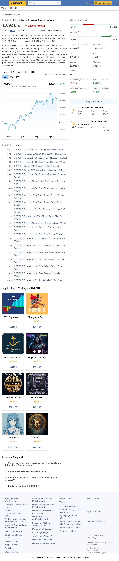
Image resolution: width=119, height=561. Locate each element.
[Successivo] (113, 101)
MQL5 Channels (94, 511)
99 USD (13, 367)
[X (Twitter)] (98, 531)
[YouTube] (102, 531)
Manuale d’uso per (40, 518)
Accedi (89, 3)
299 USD (37, 447)
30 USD (13, 327)
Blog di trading (11, 544)
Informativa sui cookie (80, 557)
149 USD (37, 327)
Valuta (12, 31)
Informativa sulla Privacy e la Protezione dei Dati (70, 522)
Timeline (63, 502)
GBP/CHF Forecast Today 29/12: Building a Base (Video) (40, 223)
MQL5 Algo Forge (40, 532)
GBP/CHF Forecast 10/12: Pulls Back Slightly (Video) (38, 234)
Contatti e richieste (68, 531)
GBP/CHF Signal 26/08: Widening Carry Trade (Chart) (38, 150)
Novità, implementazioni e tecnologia (43, 512)
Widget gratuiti (11, 552)
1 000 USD (13, 447)
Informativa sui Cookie (69, 527)
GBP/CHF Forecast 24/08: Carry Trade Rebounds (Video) (40, 158)
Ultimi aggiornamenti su (43, 505)
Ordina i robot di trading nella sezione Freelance (16, 520)
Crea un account (102, 3)
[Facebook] (88, 531)
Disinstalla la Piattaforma (43, 543)
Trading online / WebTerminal (12, 499)
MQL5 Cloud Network (42, 529)
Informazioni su (66, 498)
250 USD (13, 407)
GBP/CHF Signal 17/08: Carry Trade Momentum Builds (39, 170)
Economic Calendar (96, 521)
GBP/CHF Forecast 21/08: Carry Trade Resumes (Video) (40, 162)
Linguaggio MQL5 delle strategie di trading (43, 524)
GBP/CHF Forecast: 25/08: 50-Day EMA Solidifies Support (40, 154)
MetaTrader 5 (93, 498)
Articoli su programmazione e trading (13, 513)
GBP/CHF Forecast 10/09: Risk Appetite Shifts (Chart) (38, 280)
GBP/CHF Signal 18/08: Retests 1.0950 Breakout (36, 166)
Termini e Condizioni (68, 506)
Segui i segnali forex (14, 531)
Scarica (42, 536)
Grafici (8, 548)
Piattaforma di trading (42, 499)
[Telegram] (93, 531)
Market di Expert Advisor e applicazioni (16, 526)
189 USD (37, 367)
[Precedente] (72, 101)
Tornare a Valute (12, 15)
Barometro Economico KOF (90, 107)
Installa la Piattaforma (42, 540)
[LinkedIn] (107, 531)
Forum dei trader (12, 541)
